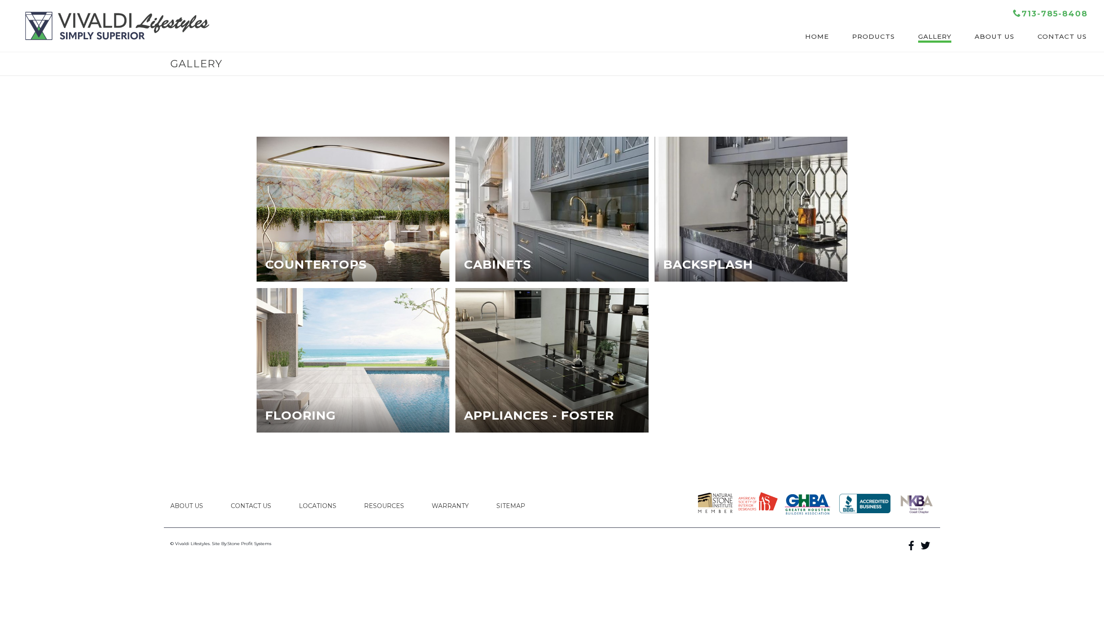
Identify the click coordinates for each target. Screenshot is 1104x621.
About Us (186, 506)
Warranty (450, 506)
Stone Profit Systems (249, 543)
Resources (384, 506)
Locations (317, 506)
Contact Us (251, 506)
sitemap (510, 506)
